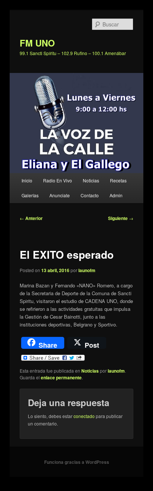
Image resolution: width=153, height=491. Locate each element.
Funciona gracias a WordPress (76, 462)
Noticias (91, 180)
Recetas (118, 180)
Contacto (90, 195)
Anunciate (59, 195)
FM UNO (37, 42)
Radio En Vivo (57, 180)
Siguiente (120, 218)
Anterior (31, 218)
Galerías (30, 195)
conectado (84, 416)
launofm (86, 270)
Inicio (27, 180)
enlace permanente (61, 377)
